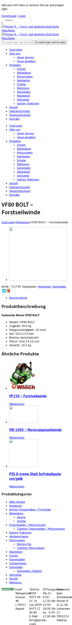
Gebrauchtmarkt (19, 187)
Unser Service (25, 133)
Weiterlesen (16, 404)
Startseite (15, 125)
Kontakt (14, 195)
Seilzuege (23, 175)
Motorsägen (25, 152)
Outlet (21, 145)
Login (22, 16)
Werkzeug (23, 164)
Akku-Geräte (17, 502)
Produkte (15, 141)
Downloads (9, 16)
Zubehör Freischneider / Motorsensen (41, 529)
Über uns (14, 129)
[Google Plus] (8, 290)
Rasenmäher (17, 559)
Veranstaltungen (20, 191)
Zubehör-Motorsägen (31, 548)
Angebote (15, 505)
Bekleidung (24, 149)
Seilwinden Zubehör (29, 571)
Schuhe (21, 160)
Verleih (13, 183)
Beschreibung (18, 298)
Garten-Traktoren (28, 179)
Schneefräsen (17, 563)
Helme (21, 517)
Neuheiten (23, 156)
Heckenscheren (18, 536)
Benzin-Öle (24, 544)
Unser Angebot (26, 137)
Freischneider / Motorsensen (27, 525)
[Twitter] (4, 290)
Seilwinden (24, 168)
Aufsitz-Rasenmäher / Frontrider (30, 509)
